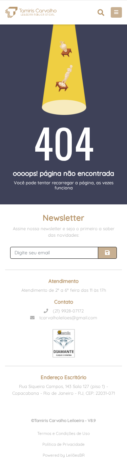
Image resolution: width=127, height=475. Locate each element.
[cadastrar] (107, 253)
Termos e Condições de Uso (63, 433)
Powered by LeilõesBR (64, 455)
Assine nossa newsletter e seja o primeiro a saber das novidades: (63, 232)
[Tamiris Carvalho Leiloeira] (31, 12)
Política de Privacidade (63, 444)
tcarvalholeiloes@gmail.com (67, 317)
